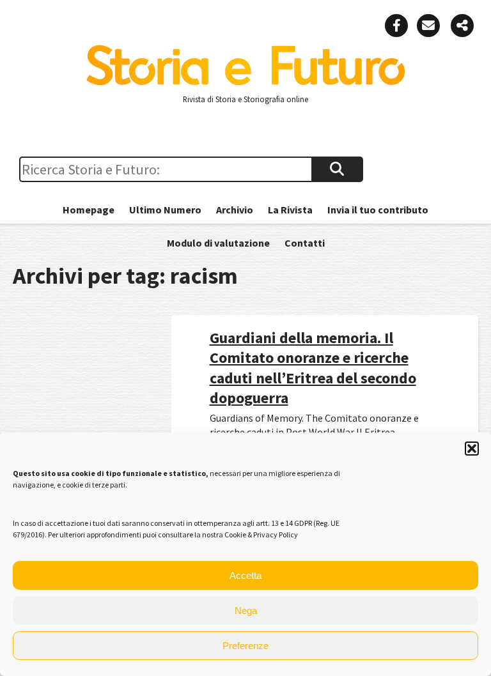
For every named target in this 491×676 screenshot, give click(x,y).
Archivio (234, 209)
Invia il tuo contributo (377, 209)
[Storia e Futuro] (245, 82)
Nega (246, 610)
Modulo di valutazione (218, 242)
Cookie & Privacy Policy (261, 534)
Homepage (88, 209)
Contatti (304, 242)
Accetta (245, 575)
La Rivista (290, 209)
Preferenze (245, 645)
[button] (471, 448)
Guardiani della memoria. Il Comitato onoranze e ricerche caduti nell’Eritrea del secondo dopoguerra (313, 368)
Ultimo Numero (165, 209)
